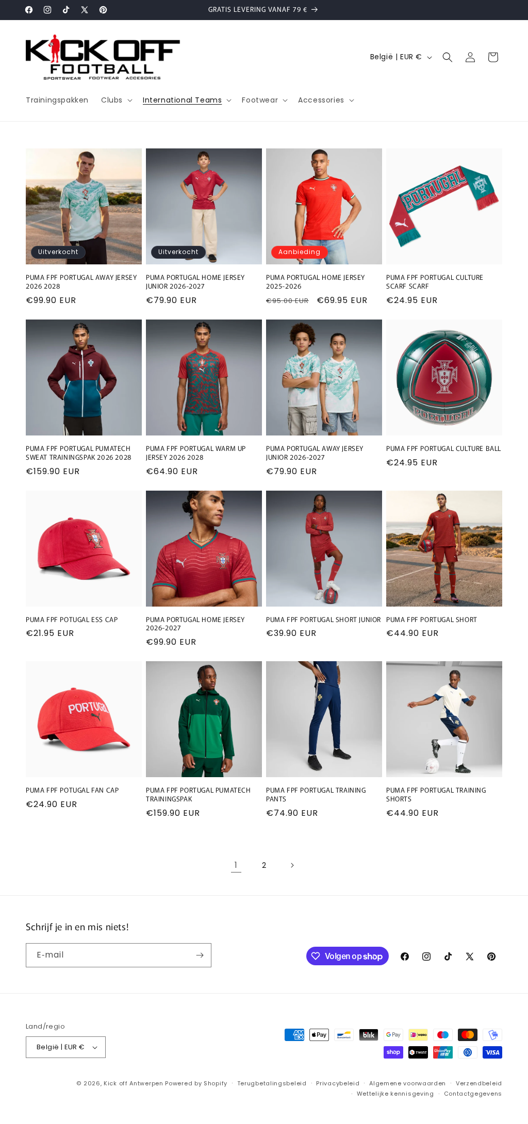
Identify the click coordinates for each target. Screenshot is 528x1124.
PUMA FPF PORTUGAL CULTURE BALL (443, 448)
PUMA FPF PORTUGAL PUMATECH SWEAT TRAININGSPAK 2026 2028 (78, 453)
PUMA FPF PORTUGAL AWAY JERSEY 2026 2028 (81, 282)
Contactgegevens (473, 1093)
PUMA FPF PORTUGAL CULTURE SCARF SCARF (435, 282)
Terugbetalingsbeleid (272, 1083)
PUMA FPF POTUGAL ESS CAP (72, 619)
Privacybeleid (337, 1083)
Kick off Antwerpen (133, 1083)
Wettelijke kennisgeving (395, 1093)
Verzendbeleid (479, 1083)
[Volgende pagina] (291, 865)
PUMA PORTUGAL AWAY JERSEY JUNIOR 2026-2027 (315, 453)
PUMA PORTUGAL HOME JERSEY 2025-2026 (315, 282)
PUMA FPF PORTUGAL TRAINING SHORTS (436, 794)
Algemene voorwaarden (407, 1083)
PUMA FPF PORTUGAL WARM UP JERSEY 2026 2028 (196, 453)
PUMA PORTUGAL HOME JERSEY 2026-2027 (195, 624)
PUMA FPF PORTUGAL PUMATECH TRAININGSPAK (198, 794)
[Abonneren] (199, 955)
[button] (116, 100)
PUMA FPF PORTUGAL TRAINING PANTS (316, 794)
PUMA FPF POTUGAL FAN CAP (72, 790)
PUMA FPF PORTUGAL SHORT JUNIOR (323, 619)
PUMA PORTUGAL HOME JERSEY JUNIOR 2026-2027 (195, 282)
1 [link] (236, 865)
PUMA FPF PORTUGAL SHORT (431, 619)
